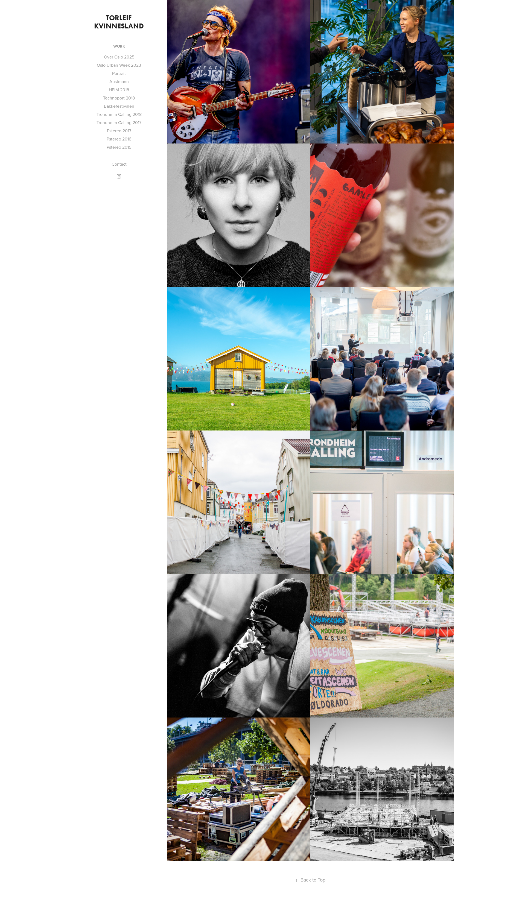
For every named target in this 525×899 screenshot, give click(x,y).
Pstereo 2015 (119, 147)
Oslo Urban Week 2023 (119, 65)
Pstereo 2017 (119, 131)
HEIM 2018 (119, 90)
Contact (119, 164)
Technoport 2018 (119, 98)
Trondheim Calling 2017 (119, 122)
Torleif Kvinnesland (119, 21)
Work (119, 46)
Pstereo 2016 (119, 139)
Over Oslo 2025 (119, 57)
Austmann (119, 81)
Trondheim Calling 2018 (119, 114)
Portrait (119, 73)
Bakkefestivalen (119, 106)
